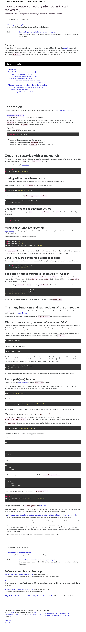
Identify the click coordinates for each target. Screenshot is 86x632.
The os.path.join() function (19, 90)
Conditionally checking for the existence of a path (27, 80)
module (66, 48)
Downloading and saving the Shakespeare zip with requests (37, 32)
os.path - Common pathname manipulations (19, 589)
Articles (7, 622)
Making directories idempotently (21, 78)
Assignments (9, 620)
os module (25, 165)
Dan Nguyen (10, 612)
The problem (12, 69)
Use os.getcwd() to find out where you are (25, 76)
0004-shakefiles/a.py (15, 115)
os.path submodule (22, 313)
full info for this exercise (64, 110)
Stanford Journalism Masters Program (56, 615)
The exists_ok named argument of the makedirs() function (29, 82)
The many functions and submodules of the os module (27, 85)
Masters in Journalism (34, 614)
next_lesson (43, 506)
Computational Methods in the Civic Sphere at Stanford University (25, 1)
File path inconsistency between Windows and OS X (27, 87)
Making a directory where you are (21, 74)
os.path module (23, 382)
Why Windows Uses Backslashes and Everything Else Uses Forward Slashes (29, 596)
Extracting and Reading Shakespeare (19, 25)
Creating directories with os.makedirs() (22, 72)
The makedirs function (12, 581)
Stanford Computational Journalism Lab (22, 613)
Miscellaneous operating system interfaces (19, 574)
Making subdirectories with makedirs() (24, 92)
